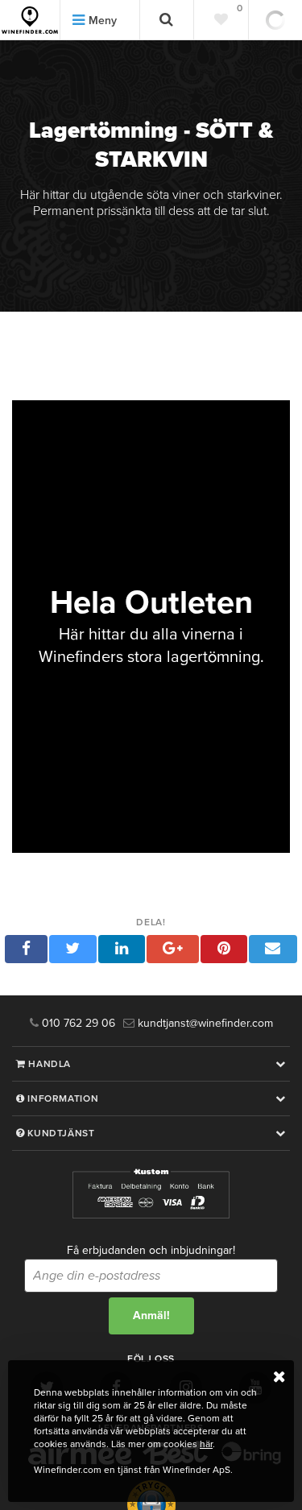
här (206, 1444)
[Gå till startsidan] (30, 20)
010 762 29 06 (77, 1023)
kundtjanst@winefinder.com (203, 1023)
